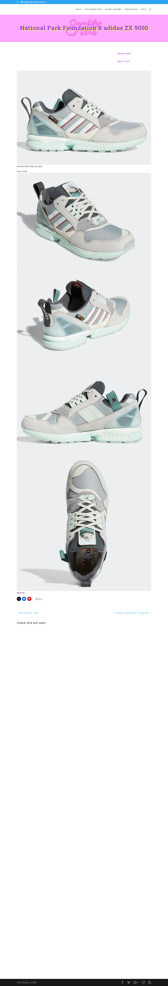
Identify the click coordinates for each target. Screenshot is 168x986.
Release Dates (131, 9)
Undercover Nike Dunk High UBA (37, 837)
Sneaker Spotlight (113, 9)
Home (78, 9)
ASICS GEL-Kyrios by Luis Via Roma (38, 727)
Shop (143, 9)
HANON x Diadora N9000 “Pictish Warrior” (43, 953)
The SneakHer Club (93, 9)
